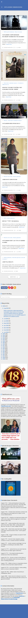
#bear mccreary (18, 32)
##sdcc (5, 120)
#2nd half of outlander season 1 (11, 83)
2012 (4, 353)
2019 (4, 342)
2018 (4, 344)
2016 (4, 347)
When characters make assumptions (13, 310)
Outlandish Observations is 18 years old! (14, 312)
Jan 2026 (6, 332)
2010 (4, 356)
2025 (4, 333)
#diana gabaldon (17, 176)
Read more (9, 44)
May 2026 (6, 323)
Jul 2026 (6, 318)
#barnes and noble (8, 176)
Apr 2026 (6, 325)
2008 (4, 359)
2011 (4, 354)
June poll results (7, 262)
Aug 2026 (6, 308)
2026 (4, 306)
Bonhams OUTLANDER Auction (11, 316)
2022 (4, 338)
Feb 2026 (6, 330)
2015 (4, 348)
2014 (4, 350)
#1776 (5, 218)
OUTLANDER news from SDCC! (11, 123)
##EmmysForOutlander (9, 32)
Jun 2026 (6, 321)
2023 (4, 336)
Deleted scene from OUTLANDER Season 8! (15, 315)
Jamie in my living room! (9, 179)
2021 (4, 339)
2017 (4, 345)
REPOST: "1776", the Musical (10, 221)
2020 (4, 341)
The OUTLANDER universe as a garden (13, 313)
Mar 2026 (6, 328)
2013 (4, 351)
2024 (4, 335)
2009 (4, 357)
